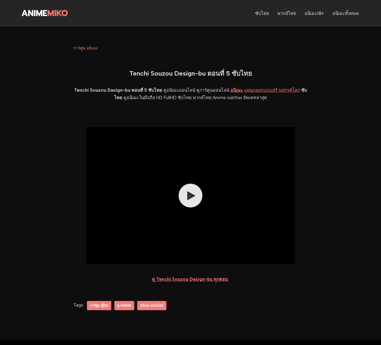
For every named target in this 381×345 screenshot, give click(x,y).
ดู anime (124, 305)
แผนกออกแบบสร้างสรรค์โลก (272, 90)
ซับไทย (262, 13)
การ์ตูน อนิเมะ (85, 48)
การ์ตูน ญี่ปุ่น (99, 305)
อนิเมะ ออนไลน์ (151, 305)
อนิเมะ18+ (314, 13)
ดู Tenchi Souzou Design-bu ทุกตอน (190, 279)
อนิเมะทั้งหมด (345, 13)
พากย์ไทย (286, 13)
